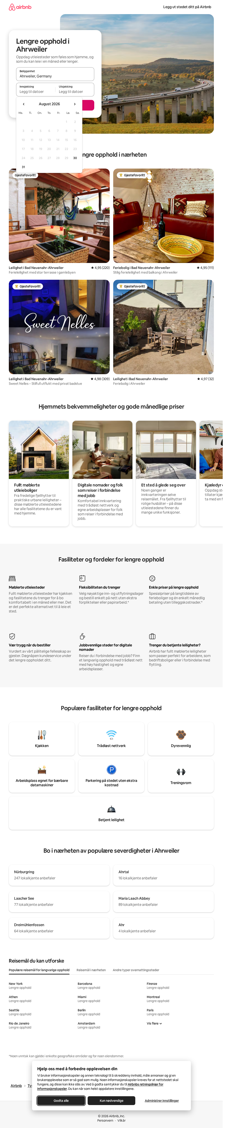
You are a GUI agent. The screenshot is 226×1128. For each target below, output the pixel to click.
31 (23, 167)
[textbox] (36, 91)
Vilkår (121, 1120)
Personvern (105, 1120)
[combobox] (55, 76)
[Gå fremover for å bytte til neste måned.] (74, 104)
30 (75, 158)
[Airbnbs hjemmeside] (20, 7)
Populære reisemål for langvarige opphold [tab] (39, 970)
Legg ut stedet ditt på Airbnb (187, 7)
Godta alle (61, 1101)
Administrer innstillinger (162, 1101)
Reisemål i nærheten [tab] (91, 970)
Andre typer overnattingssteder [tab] (136, 970)
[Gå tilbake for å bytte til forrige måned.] (24, 104)
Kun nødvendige (111, 1101)
